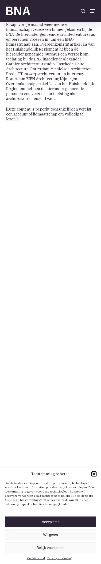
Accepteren (50, 522)
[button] (94, 474)
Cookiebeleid (36, 558)
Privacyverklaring (59, 558)
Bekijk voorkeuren (50, 548)
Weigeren (50, 535)
